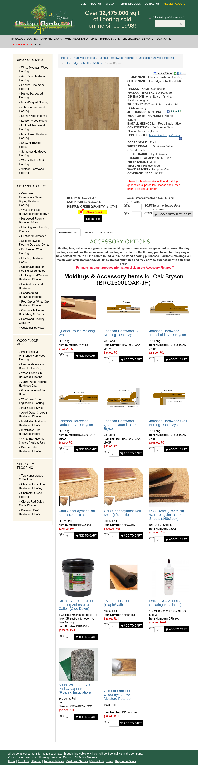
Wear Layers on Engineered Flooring (31, 401)
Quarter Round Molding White (77, 333)
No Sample (93, 219)
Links (109, 761)
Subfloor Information (33, 236)
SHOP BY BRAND (30, 59)
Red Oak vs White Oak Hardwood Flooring (34, 303)
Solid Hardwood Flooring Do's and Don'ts (34, 242)
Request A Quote (174, 4)
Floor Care (163, 38)
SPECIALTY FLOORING (25, 466)
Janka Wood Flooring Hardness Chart (33, 383)
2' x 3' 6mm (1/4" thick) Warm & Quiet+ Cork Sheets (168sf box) (166, 515)
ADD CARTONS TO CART (174, 214)
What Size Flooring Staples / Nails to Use (32, 440)
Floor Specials (22, 44)
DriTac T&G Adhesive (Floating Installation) (165, 603)
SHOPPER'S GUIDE (31, 185)
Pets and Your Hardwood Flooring (30, 449)
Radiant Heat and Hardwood (31, 286)
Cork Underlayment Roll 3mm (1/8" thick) (77, 513)
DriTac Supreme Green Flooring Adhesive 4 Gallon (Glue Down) (76, 605)
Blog (38, 44)
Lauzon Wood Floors (34, 120)
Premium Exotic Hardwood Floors (29, 512)
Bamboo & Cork (110, 38)
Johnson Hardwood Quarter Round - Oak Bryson (120, 425)
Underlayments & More (137, 38)
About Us (96, 4)
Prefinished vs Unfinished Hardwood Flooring (32, 355)
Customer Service (77, 761)
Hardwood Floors (84, 57)
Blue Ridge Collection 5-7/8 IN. (84, 63)
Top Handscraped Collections (31, 477)
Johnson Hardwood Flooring (117, 57)
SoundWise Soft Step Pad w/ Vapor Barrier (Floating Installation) (75, 689)
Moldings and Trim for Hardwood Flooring (33, 277)
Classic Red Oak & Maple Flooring (31, 503)
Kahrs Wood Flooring (34, 116)
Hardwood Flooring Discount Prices (32, 220)
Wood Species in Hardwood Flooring (30, 375)
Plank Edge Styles (32, 408)
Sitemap (110, 4)
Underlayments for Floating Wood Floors (32, 268)
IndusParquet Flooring (35, 102)
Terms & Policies (130, 4)
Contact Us (152, 4)
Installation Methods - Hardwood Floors (33, 423)
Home (82, 4)
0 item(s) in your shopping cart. (169, 17)
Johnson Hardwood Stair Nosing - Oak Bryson (168, 423)
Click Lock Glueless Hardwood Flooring (32, 486)
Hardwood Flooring (24, 38)
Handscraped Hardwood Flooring (30, 295)
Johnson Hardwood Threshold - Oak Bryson (167, 333)
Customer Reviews (32, 327)
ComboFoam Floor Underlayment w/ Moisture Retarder (118, 695)
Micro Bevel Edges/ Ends (164, 135)
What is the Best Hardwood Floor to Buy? (34, 211)
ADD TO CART (87, 355)
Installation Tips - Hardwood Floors (30, 432)
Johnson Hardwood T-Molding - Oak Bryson (121, 333)
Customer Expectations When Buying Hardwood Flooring (31, 199)
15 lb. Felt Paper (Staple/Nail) (116, 603)
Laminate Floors (51, 38)
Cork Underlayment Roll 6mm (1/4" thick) (122, 513)
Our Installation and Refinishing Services (32, 312)
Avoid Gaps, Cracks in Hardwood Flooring (33, 414)
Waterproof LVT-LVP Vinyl (81, 38)
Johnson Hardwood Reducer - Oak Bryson (76, 423)
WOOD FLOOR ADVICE (27, 342)
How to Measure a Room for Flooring (31, 366)
